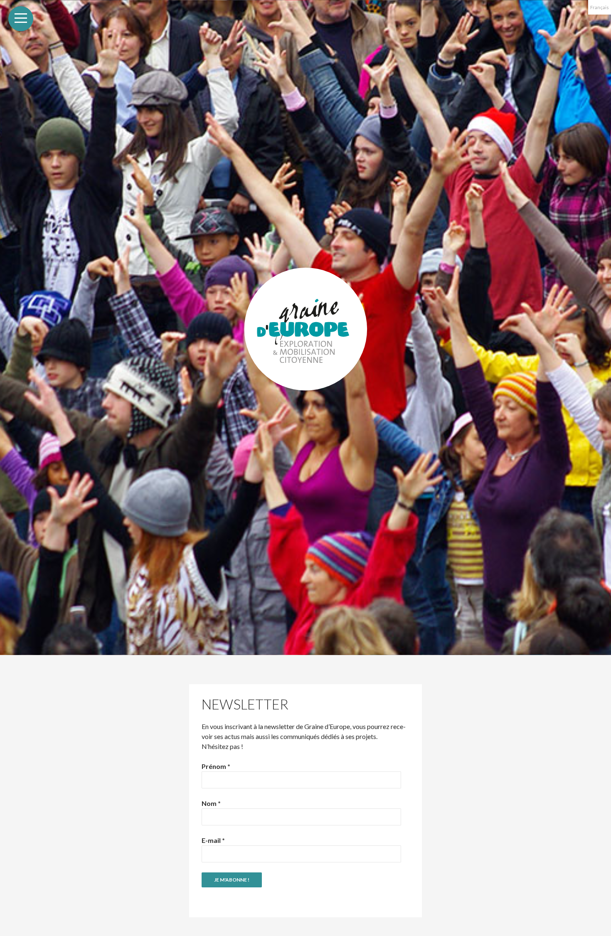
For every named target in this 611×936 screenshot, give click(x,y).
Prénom (216, 766)
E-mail (213, 840)
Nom (211, 803)
